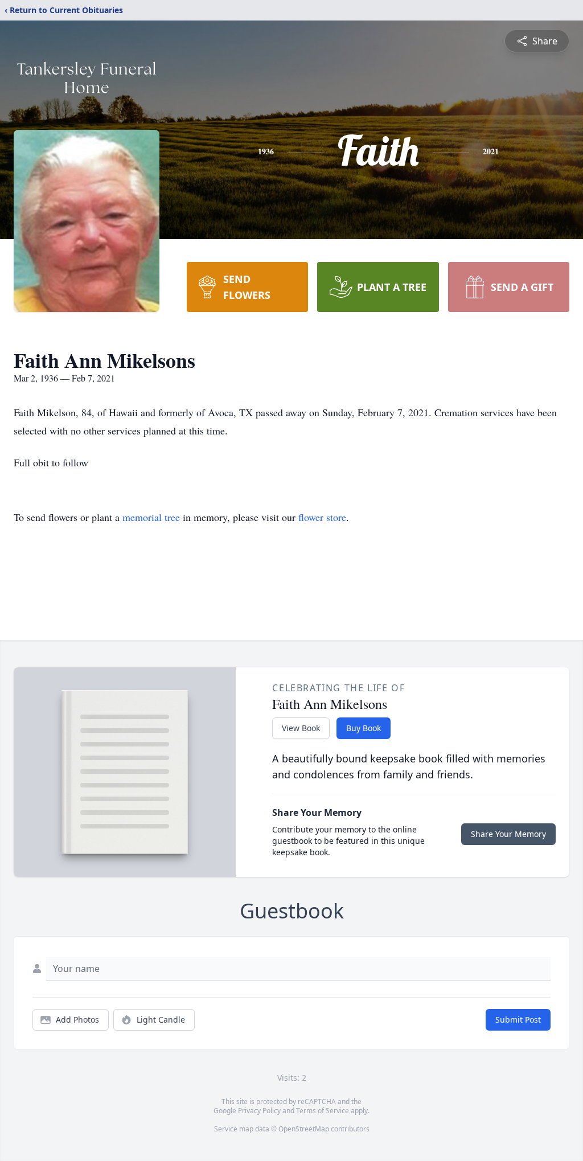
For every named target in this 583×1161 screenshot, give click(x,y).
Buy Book (363, 728)
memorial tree (151, 517)
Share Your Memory (508, 833)
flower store (322, 517)
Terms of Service (322, 1110)
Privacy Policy (259, 1110)
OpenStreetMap (303, 1129)
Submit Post (518, 1019)
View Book (301, 728)
